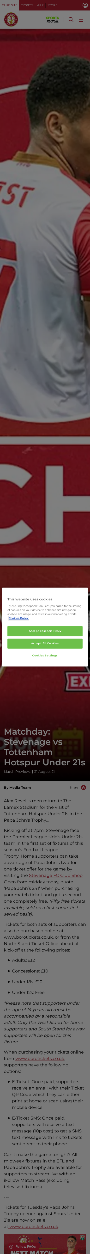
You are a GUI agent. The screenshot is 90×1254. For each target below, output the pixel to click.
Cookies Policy (19, 618)
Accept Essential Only (45, 631)
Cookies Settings (45, 655)
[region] (45, 627)
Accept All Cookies (45, 643)
